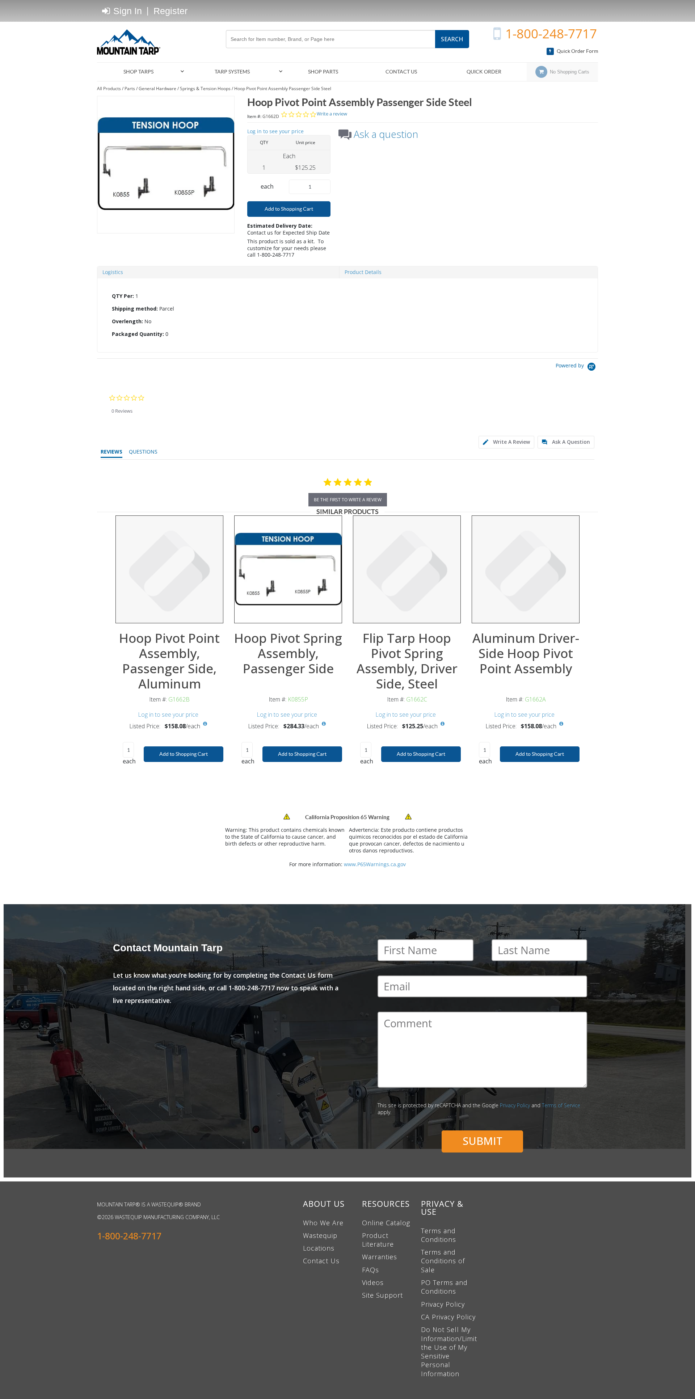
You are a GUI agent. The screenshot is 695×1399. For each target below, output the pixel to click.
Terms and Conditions (438, 1235)
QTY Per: (123, 295)
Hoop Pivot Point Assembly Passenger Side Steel (282, 88)
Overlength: (127, 321)
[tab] (347, 315)
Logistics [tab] (112, 272)
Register (170, 11)
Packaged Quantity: (138, 333)
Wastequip (320, 1235)
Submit (482, 1141)
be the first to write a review (348, 500)
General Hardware (157, 88)
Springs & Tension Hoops (205, 88)
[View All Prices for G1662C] (442, 724)
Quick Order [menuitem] (484, 72)
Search (452, 39)
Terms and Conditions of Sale (443, 1261)
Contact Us (321, 1260)
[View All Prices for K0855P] (323, 724)
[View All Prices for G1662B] (205, 724)
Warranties (379, 1256)
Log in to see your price (275, 131)
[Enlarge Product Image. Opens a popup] (333, 614)
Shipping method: (135, 308)
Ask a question (386, 134)
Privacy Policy (515, 1105)
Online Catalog (386, 1222)
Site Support (382, 1295)
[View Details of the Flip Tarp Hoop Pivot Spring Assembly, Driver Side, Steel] (406, 569)
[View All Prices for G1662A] (561, 724)
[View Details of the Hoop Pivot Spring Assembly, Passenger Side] (288, 569)
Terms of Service (561, 1105)
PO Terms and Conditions (444, 1286)
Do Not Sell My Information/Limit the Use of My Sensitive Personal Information (449, 1351)
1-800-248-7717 (551, 33)
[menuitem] (141, 72)
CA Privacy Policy (448, 1316)
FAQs (370, 1269)
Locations (318, 1248)
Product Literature (378, 1239)
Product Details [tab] (363, 272)
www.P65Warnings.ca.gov (375, 864)
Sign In (126, 11)
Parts (130, 88)
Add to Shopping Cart (289, 209)
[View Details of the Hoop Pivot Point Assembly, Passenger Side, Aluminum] (169, 569)
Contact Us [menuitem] (401, 72)
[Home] (131, 42)
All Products (109, 88)
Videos (373, 1282)
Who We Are (323, 1222)
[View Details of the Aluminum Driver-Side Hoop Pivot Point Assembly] (525, 569)
